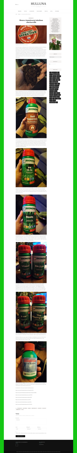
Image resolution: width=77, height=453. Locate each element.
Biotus (58, 72)
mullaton (44, 408)
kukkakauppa (52, 89)
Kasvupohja (25, 408)
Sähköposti (28, 427)
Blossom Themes (52, 451)
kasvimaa (56, 83)
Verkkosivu (38, 427)
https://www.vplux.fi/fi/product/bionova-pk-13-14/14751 (24, 404)
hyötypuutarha (59, 76)
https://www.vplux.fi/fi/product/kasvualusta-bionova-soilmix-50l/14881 (26, 392)
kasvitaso (59, 83)
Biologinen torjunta (54, 72)
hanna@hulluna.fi (41, 444)
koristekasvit (34, 408)
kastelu (50, 81)
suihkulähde (56, 98)
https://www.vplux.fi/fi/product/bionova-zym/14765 (23, 399)
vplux (22, 409)
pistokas (51, 96)
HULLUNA (38, 3)
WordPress (59, 451)
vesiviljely (54, 100)
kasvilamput (52, 83)
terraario (59, 98)
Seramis (53, 98)
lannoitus (39, 408)
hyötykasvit (54, 76)
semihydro (51, 98)
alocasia (50, 72)
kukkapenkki (56, 89)
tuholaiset (51, 100)
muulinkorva (56, 94)
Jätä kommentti (33, 24)
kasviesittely (55, 81)
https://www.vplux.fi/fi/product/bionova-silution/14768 (24, 397)
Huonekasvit (19, 408)
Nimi (16, 427)
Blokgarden (51, 74)
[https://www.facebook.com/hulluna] (17, 445)
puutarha (54, 96)
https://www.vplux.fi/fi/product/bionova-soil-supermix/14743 (24, 390)
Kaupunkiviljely (57, 85)
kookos (29, 408)
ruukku (58, 96)
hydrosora (51, 76)
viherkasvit (18, 409)
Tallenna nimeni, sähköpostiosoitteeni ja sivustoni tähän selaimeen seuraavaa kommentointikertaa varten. (31, 433)
